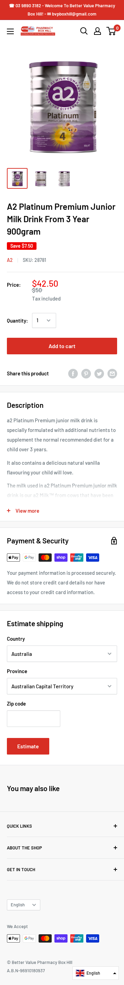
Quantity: (17, 320)
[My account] (97, 31)
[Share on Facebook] (73, 373)
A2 (10, 260)
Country (16, 639)
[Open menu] (10, 31)
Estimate (28, 746)
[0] (111, 31)
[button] (95, 973)
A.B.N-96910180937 (26, 970)
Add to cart (62, 346)
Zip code (16, 703)
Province (17, 671)
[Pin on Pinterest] (86, 373)
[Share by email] (112, 373)
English (18, 904)
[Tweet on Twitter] (99, 373)
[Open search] (84, 31)
